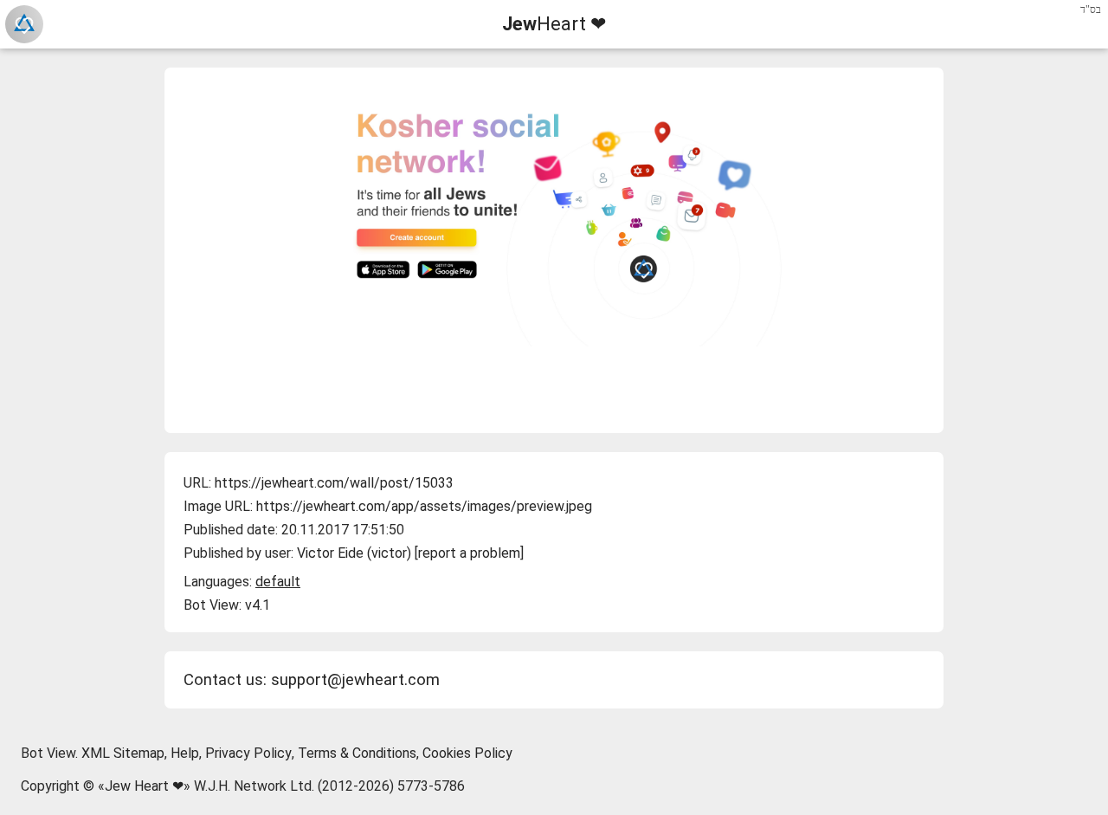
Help (185, 753)
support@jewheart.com (355, 679)
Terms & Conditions (357, 753)
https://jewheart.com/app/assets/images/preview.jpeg (424, 506)
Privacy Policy (248, 753)
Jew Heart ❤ (144, 786)
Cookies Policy (467, 753)
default (277, 581)
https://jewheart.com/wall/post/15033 (334, 483)
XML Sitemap (122, 753)
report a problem (469, 553)
